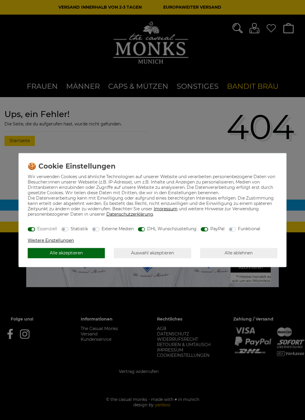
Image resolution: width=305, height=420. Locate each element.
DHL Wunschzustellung (172, 228)
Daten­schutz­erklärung (129, 214)
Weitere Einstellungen (51, 240)
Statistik (79, 228)
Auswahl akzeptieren (152, 253)
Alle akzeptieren (66, 253)
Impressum (166, 208)
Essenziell (47, 228)
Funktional (249, 228)
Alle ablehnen (239, 253)
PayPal (217, 228)
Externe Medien (118, 228)
